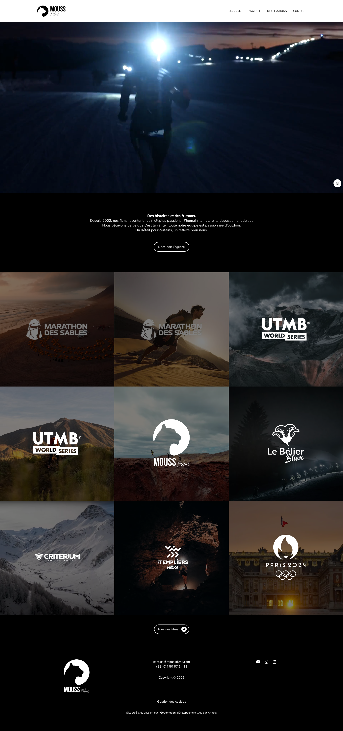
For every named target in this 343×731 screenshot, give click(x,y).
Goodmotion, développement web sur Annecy (188, 713)
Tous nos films (168, 629)
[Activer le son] (337, 183)
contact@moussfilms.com (171, 662)
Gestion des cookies (171, 701)
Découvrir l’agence (171, 247)
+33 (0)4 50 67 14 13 (171, 666)
